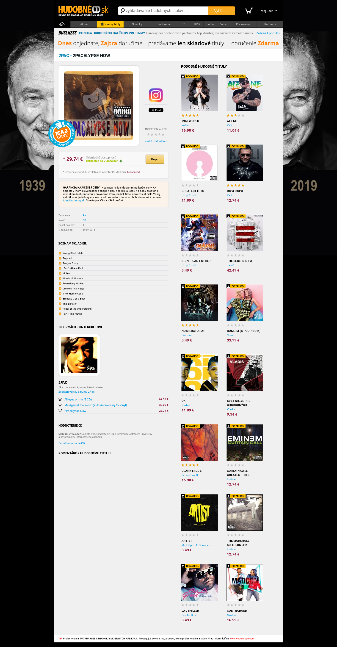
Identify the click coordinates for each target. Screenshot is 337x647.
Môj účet (267, 11)
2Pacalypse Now (75, 411)
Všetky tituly (112, 24)
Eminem (232, 479)
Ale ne (232, 121)
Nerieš (186, 405)
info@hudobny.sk (74, 200)
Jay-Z (230, 265)
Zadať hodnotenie (156, 141)
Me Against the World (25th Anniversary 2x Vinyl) (95, 405)
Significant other (196, 261)
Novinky (137, 24)
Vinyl (223, 24)
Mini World (190, 121)
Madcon (232, 615)
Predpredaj (164, 24)
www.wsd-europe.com (242, 638)
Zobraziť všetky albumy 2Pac (76, 391)
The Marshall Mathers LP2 (238, 543)
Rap (85, 215)
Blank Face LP (192, 470)
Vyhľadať (221, 11)
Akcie (84, 24)
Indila (185, 125)
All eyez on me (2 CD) (78, 399)
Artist (187, 540)
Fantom (187, 335)
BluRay (210, 24)
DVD (197, 24)
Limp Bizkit (189, 195)
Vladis (231, 409)
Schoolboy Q (190, 475)
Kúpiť (155, 159)
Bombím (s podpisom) (243, 331)
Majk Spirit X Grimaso (196, 545)
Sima (230, 335)
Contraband (237, 610)
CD (183, 24)
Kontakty (270, 24)
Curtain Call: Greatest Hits (238, 473)
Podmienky (243, 24)
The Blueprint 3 (239, 261)
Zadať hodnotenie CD (71, 443)
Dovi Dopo (235, 191)
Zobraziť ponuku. (268, 33)
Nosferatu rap (193, 331)
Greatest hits (193, 191)
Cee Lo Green (190, 615)
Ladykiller (190, 610)
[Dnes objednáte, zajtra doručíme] (168, 48)
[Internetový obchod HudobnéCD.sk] (83, 11)
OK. (184, 401)
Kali (229, 125)
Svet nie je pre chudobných (238, 403)
